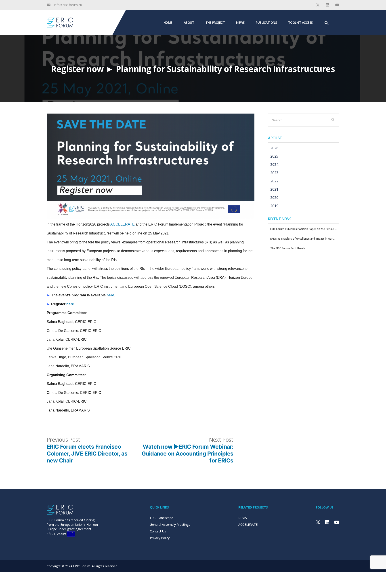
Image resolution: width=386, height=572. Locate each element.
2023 (274, 172)
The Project (215, 22)
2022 (274, 181)
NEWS (240, 22)
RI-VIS (242, 518)
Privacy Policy (160, 538)
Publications (266, 22)
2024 (274, 164)
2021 (274, 189)
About (189, 22)
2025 (274, 156)
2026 (274, 148)
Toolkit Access (300, 22)
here (110, 295)
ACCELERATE (122, 224)
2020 (274, 197)
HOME (168, 22)
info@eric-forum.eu (68, 5)
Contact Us (158, 531)
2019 (274, 205)
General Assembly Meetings (170, 524)
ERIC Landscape (161, 518)
